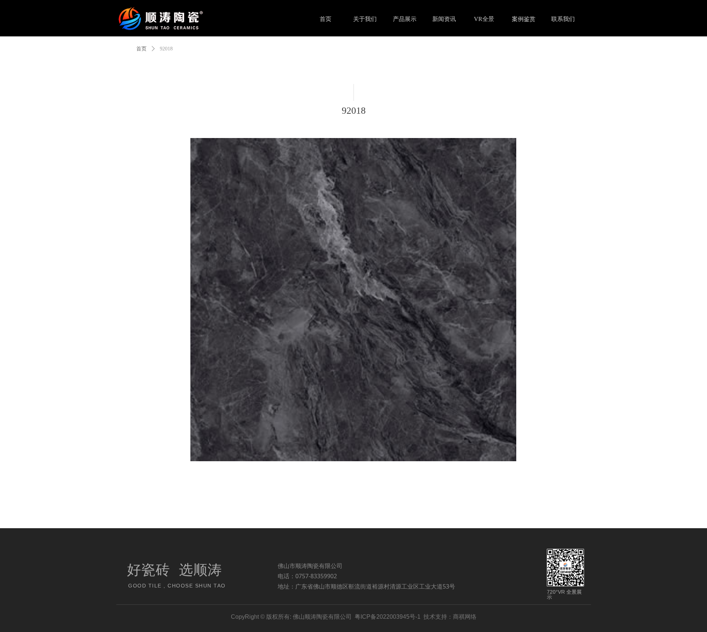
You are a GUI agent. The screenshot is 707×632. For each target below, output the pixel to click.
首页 (141, 49)
